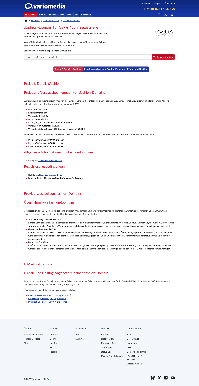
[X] (159, 378)
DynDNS (79, 338)
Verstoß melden (134, 363)
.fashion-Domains (71, 20)
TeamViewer (107, 347)
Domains (30, 14)
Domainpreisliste (51, 20)
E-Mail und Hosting (137, 69)
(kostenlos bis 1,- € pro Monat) (49, 295)
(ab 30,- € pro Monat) (48, 301)
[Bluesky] (152, 378)
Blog (26, 343)
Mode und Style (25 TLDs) (50, 160)
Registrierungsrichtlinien (51, 174)
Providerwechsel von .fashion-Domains (104, 69)
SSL (76, 14)
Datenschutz (133, 338)
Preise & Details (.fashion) (68, 69)
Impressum (132, 343)
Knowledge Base (109, 343)
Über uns (169, 3)
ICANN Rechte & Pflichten (135, 358)
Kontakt (146, 3)
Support (157, 3)
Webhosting (56, 14)
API (77, 334)
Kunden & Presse (32, 338)
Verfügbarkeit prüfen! (163, 57)
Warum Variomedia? (33, 334)
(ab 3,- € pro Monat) (47, 298)
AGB (129, 347)
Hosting (53, 343)
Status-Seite (106, 351)
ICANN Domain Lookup (112, 356)
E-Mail (42, 14)
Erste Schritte (107, 338)
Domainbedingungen (136, 351)
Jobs (129, 334)
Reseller (86, 14)
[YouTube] (172, 378)
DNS (69, 14)
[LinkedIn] (166, 378)
